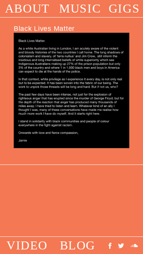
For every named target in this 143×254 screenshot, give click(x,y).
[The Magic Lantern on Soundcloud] (134, 245)
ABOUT (27, 8)
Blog (77, 245)
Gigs (124, 8)
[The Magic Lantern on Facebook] (111, 245)
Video (27, 245)
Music (80, 8)
